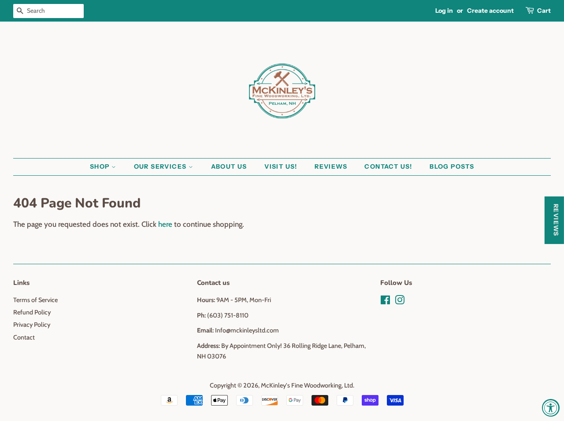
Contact (24, 337)
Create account (490, 11)
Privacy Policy (31, 325)
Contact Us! (388, 166)
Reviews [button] (556, 220)
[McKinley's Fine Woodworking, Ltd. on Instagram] (399, 302)
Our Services (161, 166)
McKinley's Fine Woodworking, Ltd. (307, 385)
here (165, 224)
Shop (100, 166)
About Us (229, 166)
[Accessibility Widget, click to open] (551, 408)
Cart (544, 11)
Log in (444, 11)
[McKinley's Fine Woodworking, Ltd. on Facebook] (385, 302)
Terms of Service (35, 300)
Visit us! (280, 166)
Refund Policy (32, 312)
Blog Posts (452, 166)
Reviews (331, 166)
